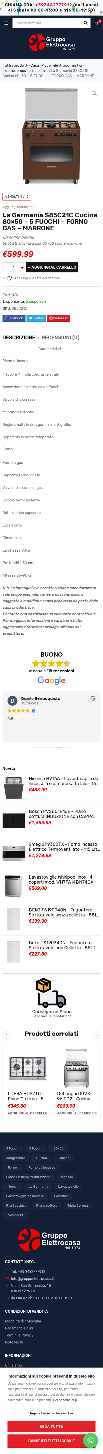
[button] (94, 93)
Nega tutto (51, 1426)
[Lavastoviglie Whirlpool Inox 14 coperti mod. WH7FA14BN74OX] (13, 886)
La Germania (38, 1186)
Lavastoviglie (68, 1186)
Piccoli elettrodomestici (61, 65)
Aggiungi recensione (18, 207)
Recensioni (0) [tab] (61, 338)
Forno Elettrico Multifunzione (28, 1177)
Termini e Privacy (19, 1335)
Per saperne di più (66, 1400)
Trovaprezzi (15, 1215)
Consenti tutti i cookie (51, 1441)
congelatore (15, 1158)
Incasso (67, 1177)
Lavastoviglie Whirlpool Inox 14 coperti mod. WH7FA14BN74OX (61, 880)
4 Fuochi (12, 1148)
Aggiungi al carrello (54, 267)
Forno (12, 1167)
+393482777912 (53, 5)
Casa (34, 65)
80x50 (59, 1148)
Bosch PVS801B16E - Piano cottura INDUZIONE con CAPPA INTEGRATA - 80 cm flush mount (62, 814)
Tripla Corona (78, 1205)
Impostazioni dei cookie (51, 1413)
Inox (12, 1186)
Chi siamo (13, 1365)
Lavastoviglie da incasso (25, 1196)
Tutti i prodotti (15, 65)
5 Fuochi (35, 1148)
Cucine (64, 1158)
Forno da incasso (42, 1167)
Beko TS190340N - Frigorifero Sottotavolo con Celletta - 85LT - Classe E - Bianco (64, 945)
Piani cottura (16, 1205)
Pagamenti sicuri (19, 1328)
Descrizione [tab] (18, 338)
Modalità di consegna (23, 1321)
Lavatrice (61, 1196)
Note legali (14, 1342)
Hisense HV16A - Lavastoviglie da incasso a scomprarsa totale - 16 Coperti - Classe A (63, 781)
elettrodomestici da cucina (25, 70)
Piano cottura (47, 1205)
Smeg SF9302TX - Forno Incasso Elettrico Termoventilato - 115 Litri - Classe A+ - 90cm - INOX (64, 847)
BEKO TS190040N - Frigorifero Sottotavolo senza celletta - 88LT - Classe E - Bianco (64, 912)
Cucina (41, 1158)
